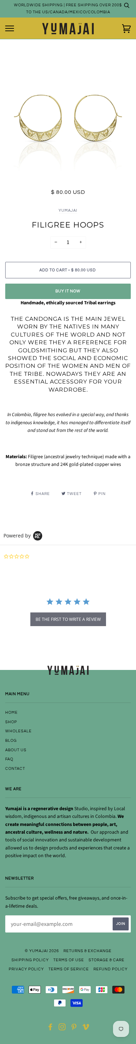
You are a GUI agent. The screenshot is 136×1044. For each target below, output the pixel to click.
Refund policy (110, 969)
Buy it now (68, 291)
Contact (15, 769)
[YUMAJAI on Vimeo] (86, 1028)
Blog (11, 741)
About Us (16, 750)
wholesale (18, 731)
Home (11, 712)
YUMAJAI (68, 210)
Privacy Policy (26, 969)
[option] (68, 123)
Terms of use (68, 960)
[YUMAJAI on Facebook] (50, 1028)
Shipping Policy (30, 960)
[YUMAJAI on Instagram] (62, 1028)
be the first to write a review (68, 619)
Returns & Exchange (87, 951)
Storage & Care (106, 960)
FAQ (9, 759)
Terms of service (68, 969)
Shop (11, 722)
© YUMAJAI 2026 (42, 951)
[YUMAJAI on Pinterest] (74, 1028)
